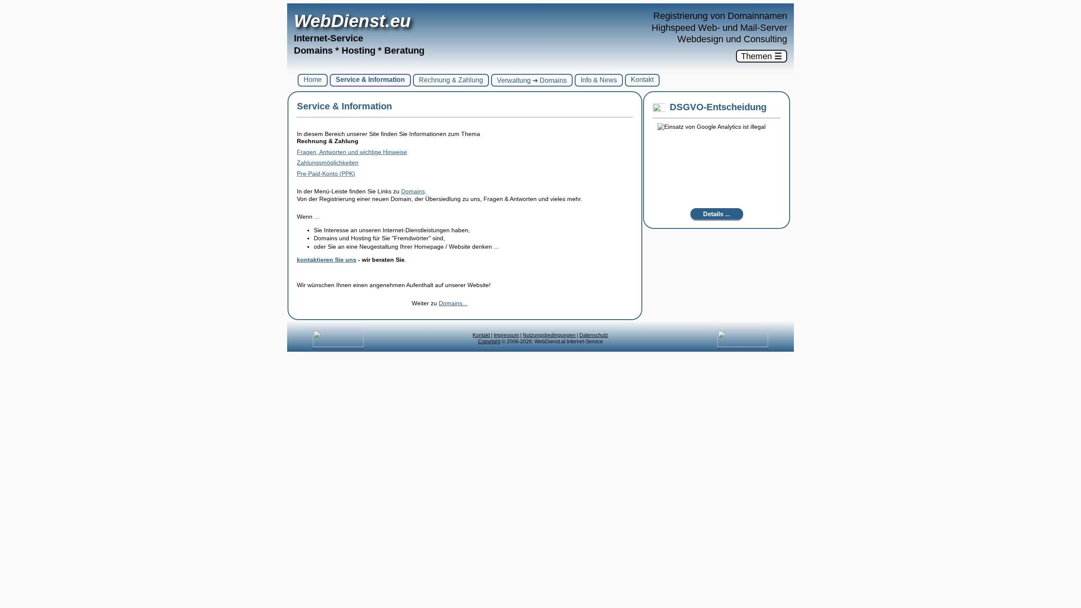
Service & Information (370, 79)
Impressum (506, 335)
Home (313, 79)
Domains (413, 191)
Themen (761, 56)
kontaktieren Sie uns (326, 259)
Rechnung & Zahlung (451, 80)
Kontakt (642, 79)
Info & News (599, 80)
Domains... (453, 303)
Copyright (489, 342)
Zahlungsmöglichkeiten (328, 162)
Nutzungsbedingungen (549, 335)
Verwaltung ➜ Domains (532, 80)
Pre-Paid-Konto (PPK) (326, 173)
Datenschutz (593, 335)
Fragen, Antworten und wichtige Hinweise (352, 152)
